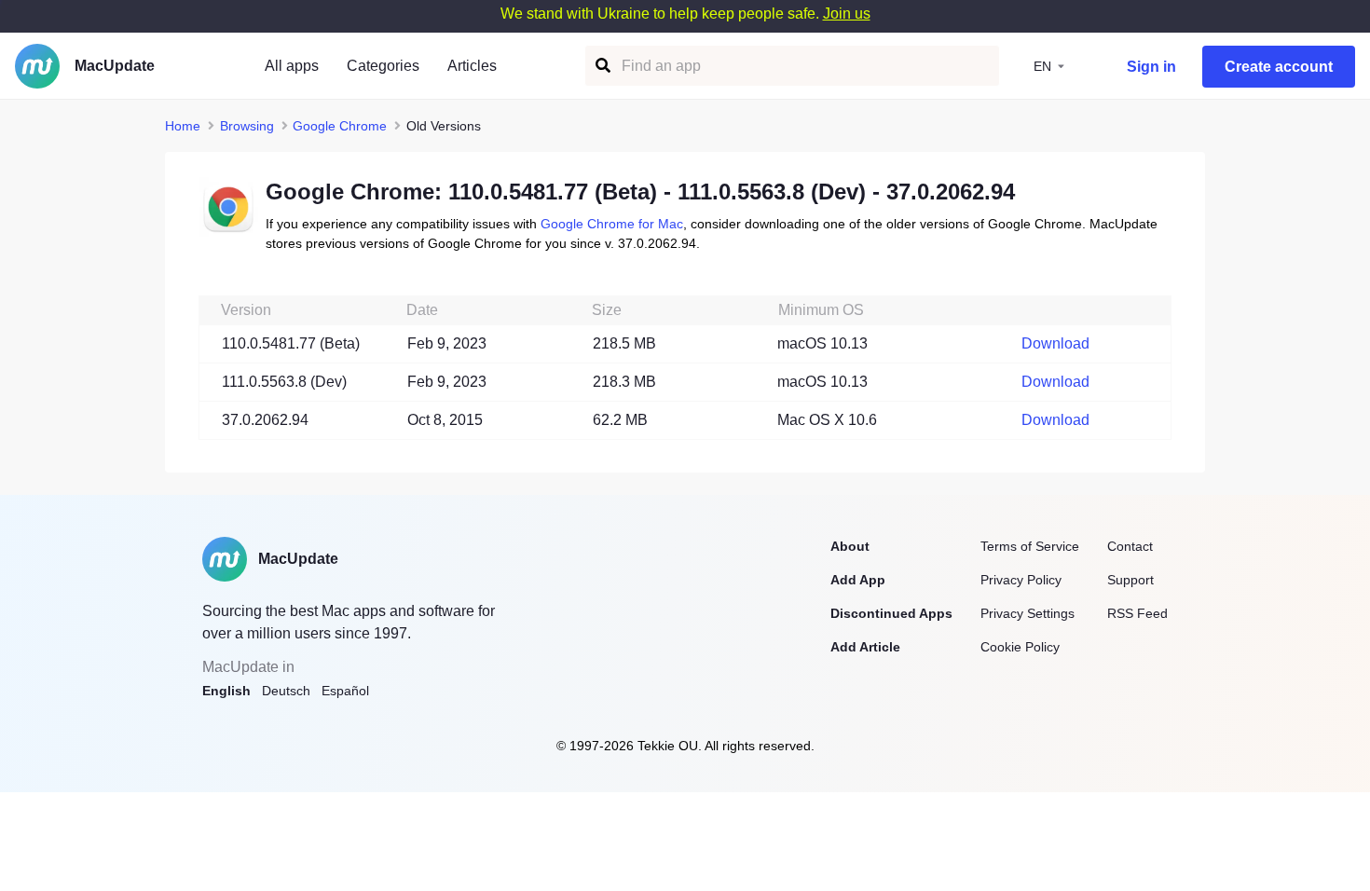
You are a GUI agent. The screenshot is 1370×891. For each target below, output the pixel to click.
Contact (1130, 546)
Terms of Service (1029, 546)
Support (1130, 579)
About (850, 546)
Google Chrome (340, 125)
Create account (1279, 66)
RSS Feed (1137, 613)
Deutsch (286, 690)
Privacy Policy (1021, 579)
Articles (472, 65)
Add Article (865, 646)
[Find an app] (601, 65)
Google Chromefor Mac (612, 223)
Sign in (1151, 66)
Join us (846, 13)
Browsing (247, 125)
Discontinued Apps (891, 613)
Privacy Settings (1027, 613)
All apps (292, 65)
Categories (383, 65)
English (226, 690)
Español (345, 690)
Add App (857, 579)
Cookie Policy (1020, 646)
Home (182, 125)
